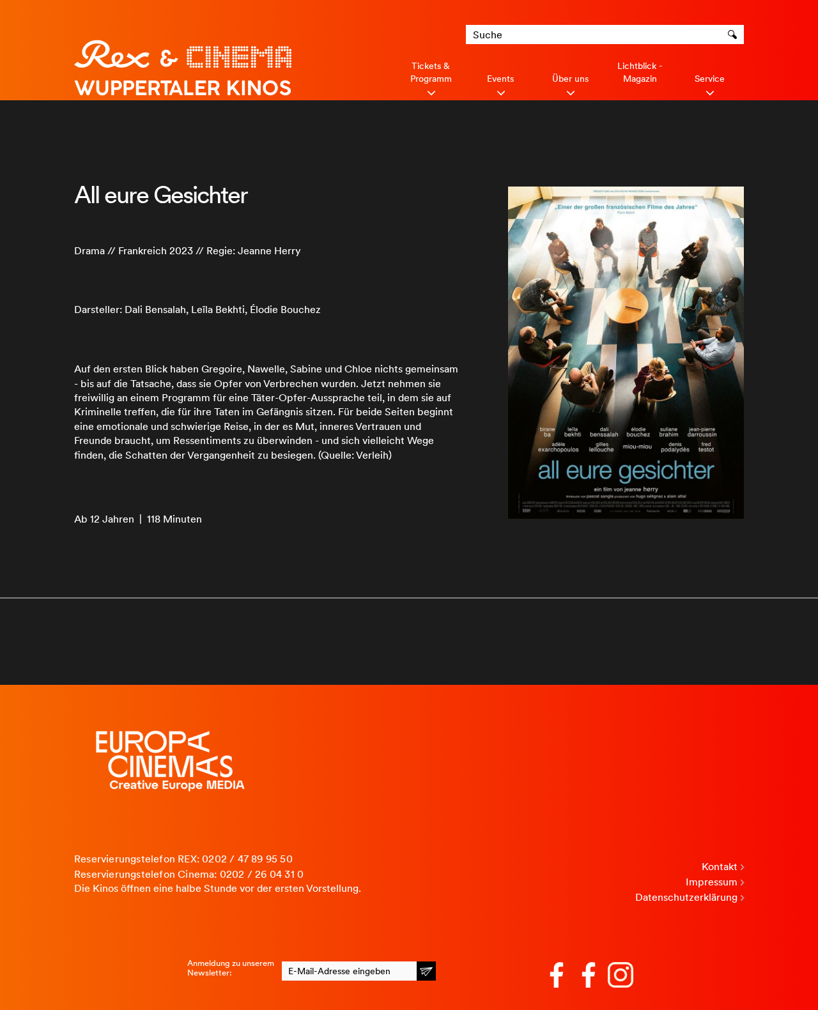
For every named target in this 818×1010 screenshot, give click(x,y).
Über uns (570, 78)
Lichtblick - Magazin (640, 72)
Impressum (711, 882)
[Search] (734, 34)
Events (500, 78)
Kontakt (719, 867)
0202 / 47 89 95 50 (247, 859)
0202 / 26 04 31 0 (262, 874)
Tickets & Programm (431, 72)
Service (710, 78)
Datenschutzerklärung (686, 897)
